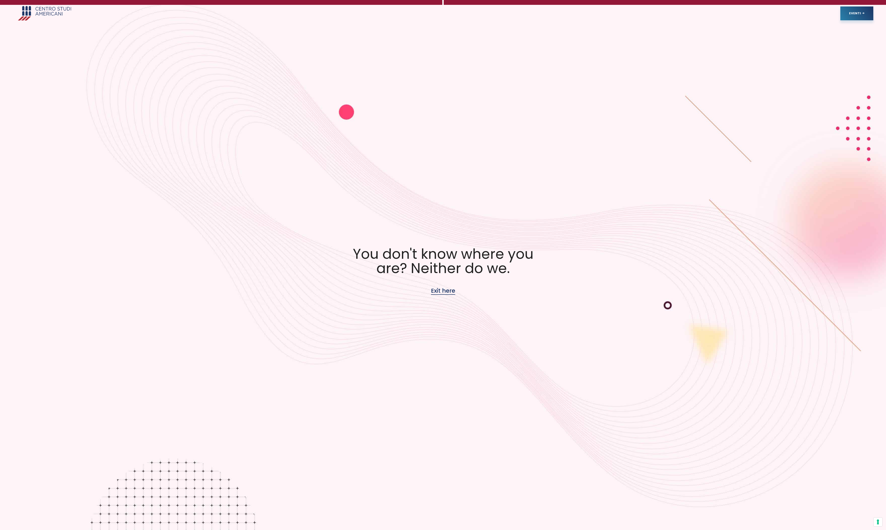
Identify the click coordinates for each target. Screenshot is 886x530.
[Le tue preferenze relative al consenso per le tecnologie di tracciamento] (878, 522)
